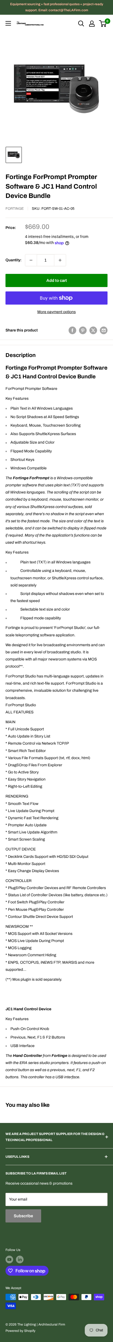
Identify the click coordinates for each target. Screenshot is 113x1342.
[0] (103, 23)
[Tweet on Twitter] (93, 330)
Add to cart (56, 280)
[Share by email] (104, 330)
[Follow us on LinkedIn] (20, 1259)
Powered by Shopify (20, 1331)
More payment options (56, 312)
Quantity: (13, 260)
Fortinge (14, 209)
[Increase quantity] (60, 260)
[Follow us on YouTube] (9, 1259)
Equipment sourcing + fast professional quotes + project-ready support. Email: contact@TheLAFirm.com (56, 7)
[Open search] (81, 24)
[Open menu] (8, 23)
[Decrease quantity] (31, 260)
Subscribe (23, 1216)
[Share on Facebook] (72, 330)
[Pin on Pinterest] (83, 330)
